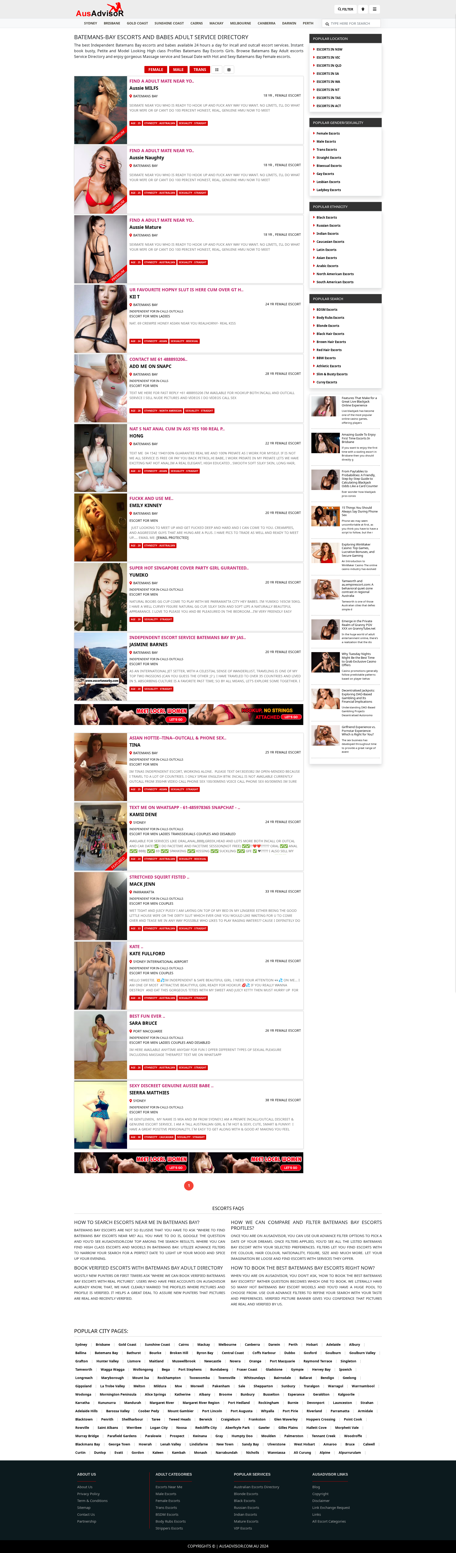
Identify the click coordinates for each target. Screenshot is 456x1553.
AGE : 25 (136, 123)
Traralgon (314, 1386)
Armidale (368, 1411)
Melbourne (240, 23)
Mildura (162, 1386)
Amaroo (332, 1444)
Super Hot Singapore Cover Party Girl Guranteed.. (189, 568)
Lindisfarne (201, 1444)
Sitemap (83, 1507)
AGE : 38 (136, 1137)
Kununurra (109, 1402)
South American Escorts (335, 282)
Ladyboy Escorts (329, 190)
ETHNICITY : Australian (159, 545)
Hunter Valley (110, 1361)
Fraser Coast (249, 1369)
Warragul (338, 1386)
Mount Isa (143, 1377)
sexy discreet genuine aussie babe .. (171, 1085)
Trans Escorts (327, 149)
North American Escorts (335, 274)
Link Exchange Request (331, 1507)
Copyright (320, 1493)
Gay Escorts (325, 174)
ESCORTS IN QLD (329, 65)
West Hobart (307, 1444)
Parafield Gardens (124, 1436)
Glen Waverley (288, 1419)
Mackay (216, 23)
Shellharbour (135, 1419)
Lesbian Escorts (328, 182)
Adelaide (336, 1344)
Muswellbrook (186, 1361)
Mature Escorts (246, 1521)
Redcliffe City (208, 1427)
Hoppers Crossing (323, 1419)
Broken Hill (181, 1353)
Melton (141, 1386)
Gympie (300, 1369)
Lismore (136, 1361)
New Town (227, 1444)
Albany (207, 1394)
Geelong (352, 1377)
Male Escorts (326, 141)
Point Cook (355, 1419)
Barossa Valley (120, 1411)
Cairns (196, 23)
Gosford (313, 1353)
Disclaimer (321, 1500)
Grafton (84, 1361)
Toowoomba (202, 1377)
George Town (122, 1444)
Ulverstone (279, 1444)
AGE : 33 (136, 928)
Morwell (199, 1386)
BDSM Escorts (327, 309)
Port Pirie (293, 1411)
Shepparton (266, 1386)
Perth (308, 23)
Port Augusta (244, 1411)
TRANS (200, 69)
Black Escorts (327, 217)
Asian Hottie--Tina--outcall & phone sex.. (177, 738)
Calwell (371, 1444)
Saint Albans (110, 1427)
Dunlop (102, 1452)
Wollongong (145, 1369)
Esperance (299, 1394)
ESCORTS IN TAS (329, 98)
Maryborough (115, 1377)
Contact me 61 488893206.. (158, 359)
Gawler (266, 1427)
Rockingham (271, 1402)
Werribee (137, 1427)
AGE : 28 (136, 410)
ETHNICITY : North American (163, 410)
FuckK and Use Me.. (151, 498)
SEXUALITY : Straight (192, 123)
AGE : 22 (136, 471)
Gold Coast (137, 23)
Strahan (370, 1402)
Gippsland (86, 1386)
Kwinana (202, 1436)
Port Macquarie (285, 1361)
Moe (181, 1386)
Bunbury (250, 1394)
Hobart (314, 1344)
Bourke (157, 1353)
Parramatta (343, 1411)
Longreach (86, 1377)
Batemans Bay (109, 1353)
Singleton (351, 1361)
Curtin (83, 1452)
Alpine (327, 1452)
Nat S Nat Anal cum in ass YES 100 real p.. (177, 429)
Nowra (238, 1361)
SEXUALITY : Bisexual (184, 341)
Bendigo (330, 1377)
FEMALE (155, 69)
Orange (257, 1361)
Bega (168, 1369)
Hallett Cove (319, 1427)
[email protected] (173, 537)
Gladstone (277, 1369)
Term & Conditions (92, 1500)
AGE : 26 (136, 998)
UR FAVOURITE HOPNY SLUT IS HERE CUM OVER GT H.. (186, 289)
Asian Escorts (327, 258)
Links (316, 1514)
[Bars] (363, 9)
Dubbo (292, 1353)
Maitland (159, 1361)
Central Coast (235, 1353)
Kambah (181, 1452)
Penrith (110, 1419)
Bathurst (136, 1353)
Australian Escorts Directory (256, 1486)
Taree (159, 1419)
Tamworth (86, 1369)
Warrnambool (366, 1386)
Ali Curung (305, 1452)
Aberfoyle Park (240, 1427)
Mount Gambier (183, 1411)
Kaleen (160, 1452)
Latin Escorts (326, 250)
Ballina (83, 1353)
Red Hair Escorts (329, 350)
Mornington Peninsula (121, 1394)
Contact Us (86, 1514)
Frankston (260, 1419)
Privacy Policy (88, 1493)
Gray (221, 1436)
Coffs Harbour (266, 1353)
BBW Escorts (326, 358)
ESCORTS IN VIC (328, 57)
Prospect (180, 1436)
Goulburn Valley (365, 1353)
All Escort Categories (329, 1521)
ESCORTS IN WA (328, 82)
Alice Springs (158, 1394)
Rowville (84, 1427)
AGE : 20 (136, 545)
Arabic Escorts (327, 266)
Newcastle (215, 1361)
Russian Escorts (328, 225)
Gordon (140, 1452)
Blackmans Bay (90, 1444)
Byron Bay (207, 1353)
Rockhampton (171, 1377)
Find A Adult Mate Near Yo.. (161, 81)
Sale (244, 1386)
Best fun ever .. (147, 1016)
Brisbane (112, 23)
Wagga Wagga (115, 1369)
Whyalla (270, 1411)
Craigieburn (233, 1419)
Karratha (85, 1402)
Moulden (271, 1436)
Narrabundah (229, 1452)
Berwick (208, 1419)
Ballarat (308, 1377)
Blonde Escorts (328, 326)
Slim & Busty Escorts (332, 374)
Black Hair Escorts (330, 334)
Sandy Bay (253, 1444)
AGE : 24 (136, 341)
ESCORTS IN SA (328, 73)
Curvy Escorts (327, 382)
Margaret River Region (204, 1402)
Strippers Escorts (169, 1528)
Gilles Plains (290, 1427)
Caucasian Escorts (330, 242)
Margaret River (164, 1402)
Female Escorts (328, 133)
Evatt (121, 1452)
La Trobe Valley (115, 1386)
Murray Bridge (89, 1436)
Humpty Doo (245, 1436)
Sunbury (290, 1386)
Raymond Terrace (320, 1361)
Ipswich (348, 1369)
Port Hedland (241, 1402)
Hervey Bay (324, 1369)
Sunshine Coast (169, 23)
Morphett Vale (349, 1427)
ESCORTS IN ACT (329, 106)
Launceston (345, 1402)
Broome (228, 1394)
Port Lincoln (214, 1411)
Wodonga (85, 1394)
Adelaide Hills (89, 1411)
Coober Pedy (151, 1411)
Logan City (161, 1427)
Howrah (148, 1444)
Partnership (86, 1521)
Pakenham (223, 1386)
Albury (357, 1344)
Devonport (318, 1402)
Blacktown (86, 1419)
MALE (178, 69)
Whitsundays (257, 1377)
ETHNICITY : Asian (155, 341)
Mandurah (135, 1402)
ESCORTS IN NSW (329, 49)
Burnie (296, 1402)
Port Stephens (192, 1369)
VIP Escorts (243, 1528)
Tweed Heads (182, 1419)
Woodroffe (355, 1436)
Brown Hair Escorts (331, 342)
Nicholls (255, 1452)
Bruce (352, 1444)
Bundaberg (221, 1369)
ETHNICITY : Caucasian (158, 1137)
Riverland (317, 1411)
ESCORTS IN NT (328, 90)
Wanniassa (279, 1452)
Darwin (289, 23)
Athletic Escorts (329, 366)
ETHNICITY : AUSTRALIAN (159, 123)
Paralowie (155, 1436)
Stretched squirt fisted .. (159, 877)
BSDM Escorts (167, 1514)
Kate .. (136, 946)
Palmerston (296, 1436)
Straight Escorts (329, 157)
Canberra (267, 23)
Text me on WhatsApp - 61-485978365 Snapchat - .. (184, 807)
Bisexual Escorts (329, 166)
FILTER (347, 9)
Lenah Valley (173, 1444)
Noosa (184, 1427)
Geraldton (324, 1394)
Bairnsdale (285, 1377)
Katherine (185, 1394)
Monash (203, 1452)
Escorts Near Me (169, 1486)
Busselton (274, 1394)
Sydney (90, 23)
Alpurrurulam (352, 1452)
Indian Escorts (327, 233)
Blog (316, 1486)
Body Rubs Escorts (330, 317)
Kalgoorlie (349, 1394)
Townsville (229, 1377)
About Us (84, 1486)
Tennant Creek (326, 1436)
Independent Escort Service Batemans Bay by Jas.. (187, 637)
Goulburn (335, 1353)
